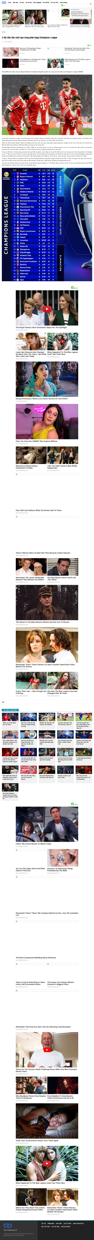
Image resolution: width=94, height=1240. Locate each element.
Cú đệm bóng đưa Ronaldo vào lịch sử (83, 759)
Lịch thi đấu (29, 2)
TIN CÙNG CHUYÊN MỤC (10, 710)
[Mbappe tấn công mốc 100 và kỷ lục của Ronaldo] (47, 717)
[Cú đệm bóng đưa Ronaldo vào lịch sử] (84, 752)
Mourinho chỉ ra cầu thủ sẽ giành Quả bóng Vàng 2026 (46, 742)
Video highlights (37, 2)
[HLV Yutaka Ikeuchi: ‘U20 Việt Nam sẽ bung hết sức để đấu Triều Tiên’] (10, 734)
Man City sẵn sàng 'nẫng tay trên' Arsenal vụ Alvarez (28, 777)
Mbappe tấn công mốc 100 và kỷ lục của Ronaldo (47, 723)
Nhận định (15, 2)
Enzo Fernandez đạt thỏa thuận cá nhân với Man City (65, 742)
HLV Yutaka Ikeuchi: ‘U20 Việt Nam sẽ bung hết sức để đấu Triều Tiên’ (10, 742)
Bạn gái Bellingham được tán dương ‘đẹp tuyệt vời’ (47, 776)
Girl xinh (22, 2)
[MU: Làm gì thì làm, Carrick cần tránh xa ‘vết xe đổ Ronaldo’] (84, 770)
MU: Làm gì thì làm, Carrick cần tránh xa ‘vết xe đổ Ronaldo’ (83, 777)
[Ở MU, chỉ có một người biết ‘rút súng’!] (10, 717)
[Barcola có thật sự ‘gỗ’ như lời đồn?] (65, 770)
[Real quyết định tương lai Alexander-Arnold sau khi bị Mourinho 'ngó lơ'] (10, 770)
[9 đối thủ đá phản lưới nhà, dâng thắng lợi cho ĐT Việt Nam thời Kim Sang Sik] (84, 717)
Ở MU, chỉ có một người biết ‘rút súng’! (9, 723)
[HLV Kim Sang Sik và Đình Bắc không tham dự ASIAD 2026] (65, 752)
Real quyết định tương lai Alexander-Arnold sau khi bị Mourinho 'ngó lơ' (10, 777)
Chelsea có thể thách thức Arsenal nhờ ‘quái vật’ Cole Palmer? (83, 742)
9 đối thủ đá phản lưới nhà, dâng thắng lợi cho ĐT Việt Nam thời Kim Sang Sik (83, 725)
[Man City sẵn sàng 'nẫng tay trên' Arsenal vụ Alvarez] (28, 770)
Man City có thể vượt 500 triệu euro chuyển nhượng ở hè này (28, 724)
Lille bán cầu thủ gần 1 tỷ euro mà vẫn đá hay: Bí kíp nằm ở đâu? (28, 759)
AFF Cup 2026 (54, 2)
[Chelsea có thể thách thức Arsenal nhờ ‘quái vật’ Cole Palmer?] (84, 734)
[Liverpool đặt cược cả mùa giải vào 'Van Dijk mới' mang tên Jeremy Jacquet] (10, 752)
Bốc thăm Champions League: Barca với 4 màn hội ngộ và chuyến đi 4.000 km (10, 795)
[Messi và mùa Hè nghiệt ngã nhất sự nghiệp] (47, 752)
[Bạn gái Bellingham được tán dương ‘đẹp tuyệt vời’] (47, 770)
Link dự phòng (63, 2)
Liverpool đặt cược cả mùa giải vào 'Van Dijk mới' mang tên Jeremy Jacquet (10, 759)
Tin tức (9, 2)
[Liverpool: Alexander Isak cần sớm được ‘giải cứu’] (65, 717)
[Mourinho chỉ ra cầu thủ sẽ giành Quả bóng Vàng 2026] (47, 734)
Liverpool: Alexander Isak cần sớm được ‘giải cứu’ (65, 723)
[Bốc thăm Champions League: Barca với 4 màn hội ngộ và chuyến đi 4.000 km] (10, 787)
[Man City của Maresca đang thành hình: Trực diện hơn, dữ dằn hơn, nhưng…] (28, 734)
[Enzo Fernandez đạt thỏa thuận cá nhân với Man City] (65, 734)
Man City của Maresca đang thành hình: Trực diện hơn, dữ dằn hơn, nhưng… (27, 742)
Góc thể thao (46, 2)
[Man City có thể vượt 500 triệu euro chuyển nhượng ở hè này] (28, 717)
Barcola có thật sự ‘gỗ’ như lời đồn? (64, 776)
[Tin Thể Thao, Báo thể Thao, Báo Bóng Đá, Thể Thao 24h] (4, 2)
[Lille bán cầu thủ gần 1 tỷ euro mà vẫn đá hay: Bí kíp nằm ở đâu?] (28, 752)
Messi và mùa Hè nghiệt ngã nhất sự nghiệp (46, 759)
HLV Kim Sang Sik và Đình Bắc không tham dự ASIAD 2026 (65, 759)
